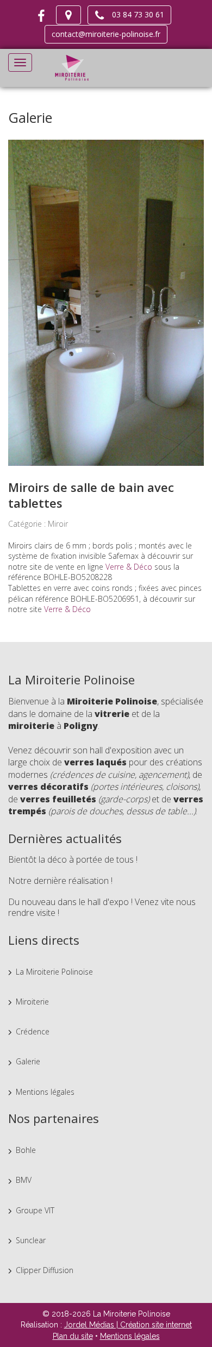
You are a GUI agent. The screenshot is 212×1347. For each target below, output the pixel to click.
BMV (24, 1180)
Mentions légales (45, 1092)
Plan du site (73, 1336)
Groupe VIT (35, 1210)
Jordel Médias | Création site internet (128, 1324)
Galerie (28, 1061)
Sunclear (31, 1240)
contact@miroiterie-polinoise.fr (106, 34)
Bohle (26, 1150)
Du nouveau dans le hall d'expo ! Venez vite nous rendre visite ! (102, 907)
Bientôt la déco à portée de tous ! (73, 859)
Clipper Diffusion (44, 1270)
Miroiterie (32, 1001)
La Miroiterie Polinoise (54, 971)
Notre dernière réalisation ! (60, 881)
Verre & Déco (128, 567)
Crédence (32, 1031)
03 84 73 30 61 (134, 14)
